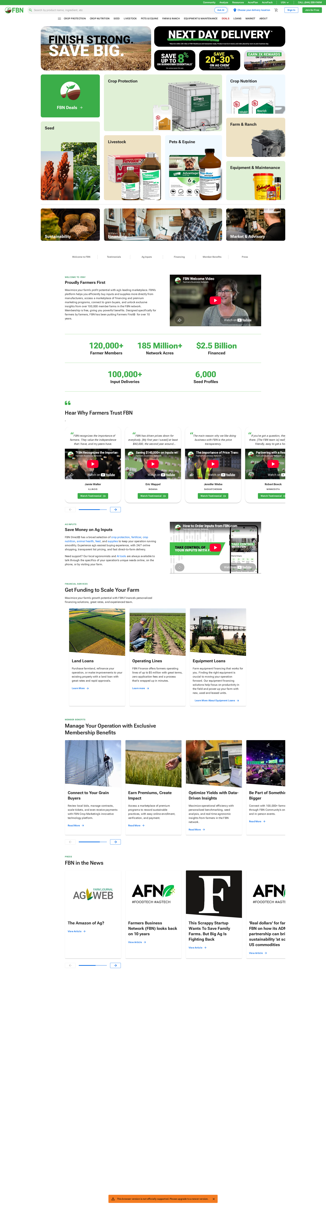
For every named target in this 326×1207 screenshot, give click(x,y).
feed (98, 541)
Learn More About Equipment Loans (215, 700)
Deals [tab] (225, 18)
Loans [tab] (237, 18)
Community (209, 2)
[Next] (115, 509)
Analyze (224, 2)
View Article (75, 931)
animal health (85, 541)
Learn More (78, 688)
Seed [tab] (117, 18)
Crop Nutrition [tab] (100, 18)
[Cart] (276, 10)
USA (283, 2)
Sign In (291, 10)
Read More (74, 825)
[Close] (213, 1199)
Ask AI (220, 10)
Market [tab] (250, 18)
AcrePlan (253, 2)
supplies (113, 541)
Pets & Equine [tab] (149, 18)
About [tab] (263, 18)
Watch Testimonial (90, 496)
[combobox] (123, 10)
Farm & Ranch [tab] (171, 18)
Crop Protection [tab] (75, 18)
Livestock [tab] (130, 18)
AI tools (121, 556)
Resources (238, 2)
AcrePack (267, 2)
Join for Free (312, 10)
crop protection (120, 537)
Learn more (138, 688)
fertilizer (136, 537)
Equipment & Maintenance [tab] (201, 18)
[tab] (81, 257)
